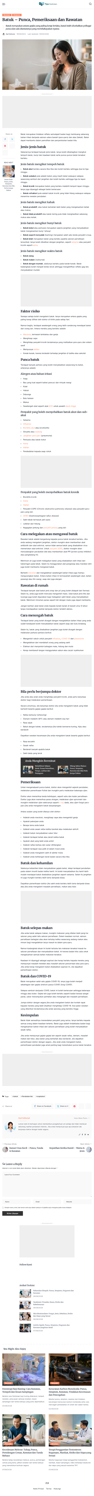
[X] (12, 139)
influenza (56, 638)
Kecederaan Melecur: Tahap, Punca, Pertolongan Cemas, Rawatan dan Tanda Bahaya (22, 1452)
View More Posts (80, 1118)
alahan (36, 349)
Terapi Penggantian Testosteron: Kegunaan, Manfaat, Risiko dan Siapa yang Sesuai (70, 1452)
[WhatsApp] (12, 146)
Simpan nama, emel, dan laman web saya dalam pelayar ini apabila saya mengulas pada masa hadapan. (38, 1207)
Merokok (27, 334)
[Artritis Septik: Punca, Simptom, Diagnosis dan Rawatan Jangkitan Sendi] (25, 1328)
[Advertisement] (47, 112)
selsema (75, 242)
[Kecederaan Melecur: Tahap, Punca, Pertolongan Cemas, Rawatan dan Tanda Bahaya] (23, 1430)
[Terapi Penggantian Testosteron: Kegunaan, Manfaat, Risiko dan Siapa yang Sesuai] (70, 1430)
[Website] (79, 1134)
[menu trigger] (4, 4)
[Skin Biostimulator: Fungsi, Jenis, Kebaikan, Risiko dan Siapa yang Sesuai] (25, 1316)
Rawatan (7, 15)
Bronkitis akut (29, 428)
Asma (25, 443)
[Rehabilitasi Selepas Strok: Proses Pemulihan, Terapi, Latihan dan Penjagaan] (38, 769)
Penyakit (54, 1383)
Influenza (27, 424)
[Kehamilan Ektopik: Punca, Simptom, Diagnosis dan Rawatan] (25, 1293)
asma (35, 245)
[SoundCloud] (88, 1134)
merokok (32, 573)
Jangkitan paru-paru (32, 435)
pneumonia (79, 638)
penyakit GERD (56, 548)
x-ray (61, 802)
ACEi (51, 406)
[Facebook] (5, 139)
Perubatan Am (27, 1096)
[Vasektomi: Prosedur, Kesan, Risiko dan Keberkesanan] (25, 1305)
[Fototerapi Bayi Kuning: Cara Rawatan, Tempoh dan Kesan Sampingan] (23, 1369)
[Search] (90, 4)
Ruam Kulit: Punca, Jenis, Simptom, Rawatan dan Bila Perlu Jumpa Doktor (9, 185)
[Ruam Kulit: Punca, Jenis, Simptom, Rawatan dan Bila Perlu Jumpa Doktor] (9, 171)
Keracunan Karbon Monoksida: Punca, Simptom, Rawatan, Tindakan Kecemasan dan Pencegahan (69, 1392)
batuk (16, 1096)
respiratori (41, 1096)
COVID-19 (65, 638)
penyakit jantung (50, 527)
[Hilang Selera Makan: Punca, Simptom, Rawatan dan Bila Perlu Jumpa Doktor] (73, 769)
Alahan (26, 447)
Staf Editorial (10, 34)
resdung (38, 432)
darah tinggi (71, 406)
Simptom (16, 15)
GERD (25, 516)
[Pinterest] (5, 146)
